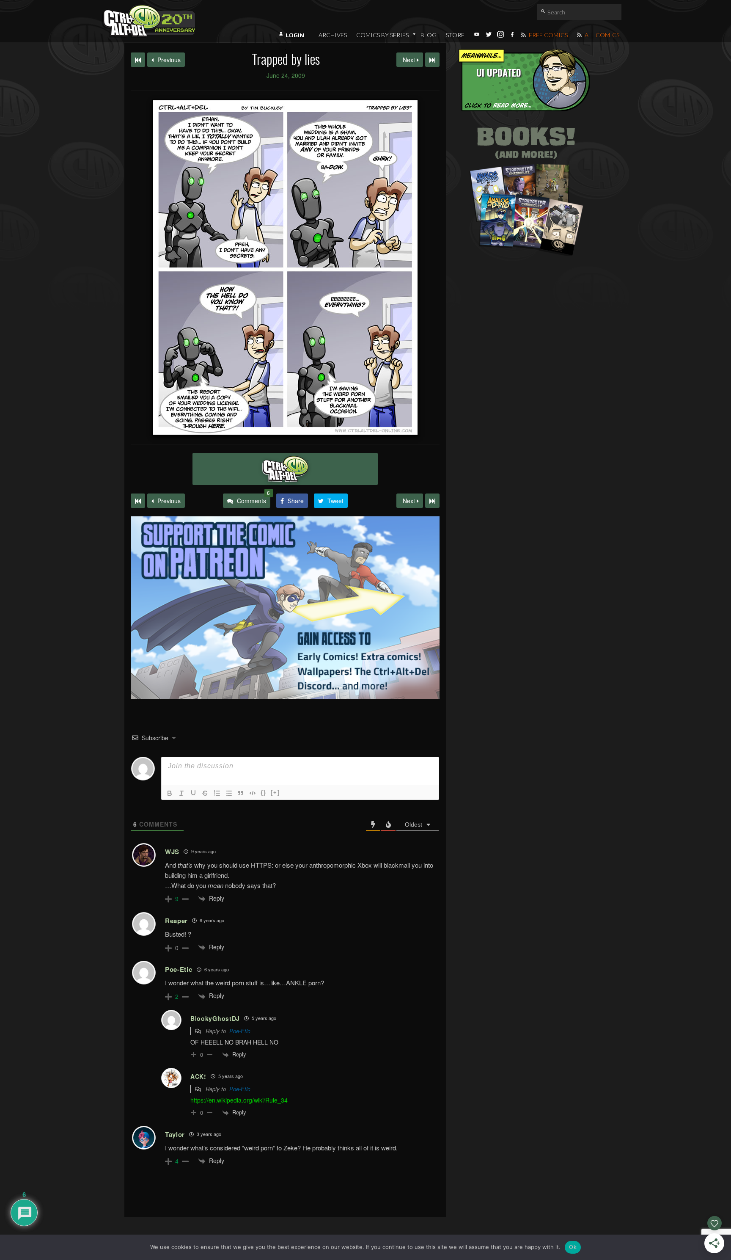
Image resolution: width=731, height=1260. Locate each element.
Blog (428, 35)
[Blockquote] (241, 793)
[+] (275, 792)
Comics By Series (382, 35)
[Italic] (181, 793)
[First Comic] (138, 501)
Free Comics (548, 35)
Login (295, 35)
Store (455, 35)
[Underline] (193, 793)
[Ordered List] (217, 793)
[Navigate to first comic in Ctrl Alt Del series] (138, 59)
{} (264, 792)
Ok (573, 1246)
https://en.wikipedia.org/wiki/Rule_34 (239, 1100)
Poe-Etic (239, 1031)
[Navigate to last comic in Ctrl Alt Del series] (432, 59)
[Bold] (170, 793)
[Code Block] (252, 793)
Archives (333, 35)
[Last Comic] (432, 501)
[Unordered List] (229, 793)
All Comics (601, 35)
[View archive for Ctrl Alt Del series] (285, 469)
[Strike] (205, 793)
